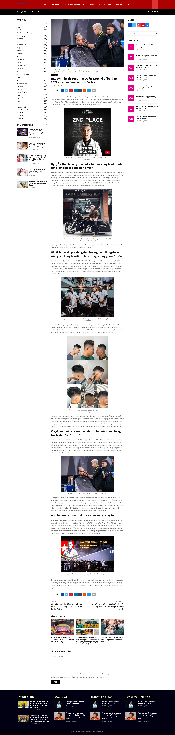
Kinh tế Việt (20, 68)
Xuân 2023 (20, 116)
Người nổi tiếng (105, 4)
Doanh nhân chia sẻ (23, 42)
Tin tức (130, 4)
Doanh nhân (54, 4)
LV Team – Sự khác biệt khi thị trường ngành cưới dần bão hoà (112, 639)
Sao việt (19, 92)
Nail (18, 80)
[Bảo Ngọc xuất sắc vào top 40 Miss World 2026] (59, 704)
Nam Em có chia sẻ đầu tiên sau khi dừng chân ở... (146, 46)
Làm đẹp (91, 4)
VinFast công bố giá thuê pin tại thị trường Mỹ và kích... (146, 56)
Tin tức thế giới (21, 107)
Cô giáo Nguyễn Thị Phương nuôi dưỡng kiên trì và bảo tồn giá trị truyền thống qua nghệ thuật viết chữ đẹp (87, 640)
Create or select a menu (36, 12)
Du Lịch (19, 48)
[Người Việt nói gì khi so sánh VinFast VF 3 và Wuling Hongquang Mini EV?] (22, 132)
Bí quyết (19, 24)
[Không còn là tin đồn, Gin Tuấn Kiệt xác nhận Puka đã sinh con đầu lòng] (22, 146)
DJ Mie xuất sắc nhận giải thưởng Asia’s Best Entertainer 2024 (37, 171)
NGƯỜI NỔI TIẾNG (26, 697)
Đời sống (19, 50)
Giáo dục (20, 53)
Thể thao (119, 4)
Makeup (19, 77)
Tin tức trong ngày (23, 110)
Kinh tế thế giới (21, 65)
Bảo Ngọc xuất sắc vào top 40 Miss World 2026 (146, 77)
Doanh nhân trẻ (22, 45)
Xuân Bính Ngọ (21, 119)
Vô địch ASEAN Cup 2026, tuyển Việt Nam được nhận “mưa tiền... (146, 97)
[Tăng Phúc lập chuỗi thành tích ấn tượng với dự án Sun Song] (22, 184)
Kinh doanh (20, 59)
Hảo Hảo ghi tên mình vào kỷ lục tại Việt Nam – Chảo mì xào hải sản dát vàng (62, 639)
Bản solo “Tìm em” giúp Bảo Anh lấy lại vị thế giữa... (146, 118)
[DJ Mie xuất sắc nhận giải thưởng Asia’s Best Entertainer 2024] (22, 172)
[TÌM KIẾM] (156, 33)
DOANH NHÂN (61, 697)
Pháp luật (20, 86)
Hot (18, 56)
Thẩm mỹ (20, 98)
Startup (19, 95)
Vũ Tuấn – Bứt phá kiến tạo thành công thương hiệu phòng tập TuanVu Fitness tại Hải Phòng (67, 607)
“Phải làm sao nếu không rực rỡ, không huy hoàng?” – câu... (146, 87)
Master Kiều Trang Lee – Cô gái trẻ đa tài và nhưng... (146, 66)
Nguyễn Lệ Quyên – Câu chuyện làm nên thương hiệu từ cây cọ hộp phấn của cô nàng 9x (108, 607)
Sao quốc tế (20, 89)
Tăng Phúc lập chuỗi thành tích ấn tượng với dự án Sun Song (38, 183)
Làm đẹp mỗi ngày (23, 74)
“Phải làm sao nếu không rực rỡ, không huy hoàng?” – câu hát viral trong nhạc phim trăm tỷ (111, 716)
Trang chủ (42, 4)
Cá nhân (19, 30)
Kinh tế (19, 62)
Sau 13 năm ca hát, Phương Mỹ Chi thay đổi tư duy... (147, 107)
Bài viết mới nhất (25, 125)
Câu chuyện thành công (73, 4)
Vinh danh (20, 113)
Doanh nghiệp (55, 75)
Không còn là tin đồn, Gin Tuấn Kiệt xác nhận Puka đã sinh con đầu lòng (37, 145)
